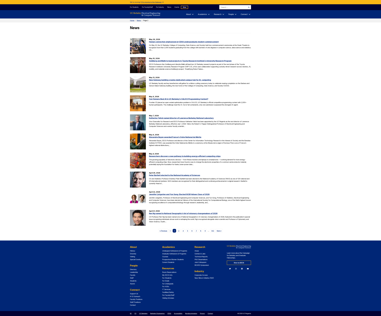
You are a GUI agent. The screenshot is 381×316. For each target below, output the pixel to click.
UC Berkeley (143, 313)
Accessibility (178, 313)
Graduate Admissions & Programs (174, 254)
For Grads (165, 281)
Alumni (132, 284)
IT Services (166, 289)
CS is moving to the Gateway (151, 2)
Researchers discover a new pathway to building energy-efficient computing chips (185, 156)
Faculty (132, 275)
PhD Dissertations (201, 259)
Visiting (132, 257)
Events (177, 7)
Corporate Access (201, 275)
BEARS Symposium (202, 265)
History (132, 251)
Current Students (168, 262)
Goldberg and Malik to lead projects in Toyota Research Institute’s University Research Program (190, 61)
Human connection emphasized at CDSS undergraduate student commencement (184, 42)
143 (212, 231)
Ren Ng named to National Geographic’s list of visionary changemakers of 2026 (183, 213)
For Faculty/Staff (147, 7)
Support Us (134, 294)
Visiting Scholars (168, 298)
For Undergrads (167, 284)
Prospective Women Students (173, 259)
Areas (197, 251)
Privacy (202, 313)
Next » (220, 231)
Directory (133, 269)
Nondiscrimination (191, 313)
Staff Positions (135, 302)
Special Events (135, 259)
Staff (132, 278)
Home (132, 20)
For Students (134, 7)
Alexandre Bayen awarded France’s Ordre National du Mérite (175, 137)
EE (131, 313)
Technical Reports (201, 257)
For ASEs (165, 286)
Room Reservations (169, 272)
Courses (165, 257)
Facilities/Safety (168, 292)
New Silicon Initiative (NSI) (204, 278)
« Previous (164, 231)
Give (184, 7)
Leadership (134, 272)
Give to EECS (239, 263)
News (169, 7)
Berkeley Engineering (157, 313)
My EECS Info (167, 275)
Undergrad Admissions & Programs (174, 251)
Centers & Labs (200, 254)
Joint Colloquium (200, 262)
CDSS (169, 313)
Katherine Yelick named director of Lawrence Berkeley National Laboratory (181, 118)
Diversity (133, 254)
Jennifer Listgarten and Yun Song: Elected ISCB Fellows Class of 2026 (179, 194)
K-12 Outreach (135, 296)
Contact (133, 305)
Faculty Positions (136, 299)
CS (135, 313)
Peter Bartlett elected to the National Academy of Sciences (174, 175)
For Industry (160, 7)
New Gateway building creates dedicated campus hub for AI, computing (180, 80)
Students (133, 281)
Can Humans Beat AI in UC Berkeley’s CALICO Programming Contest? (178, 99)
